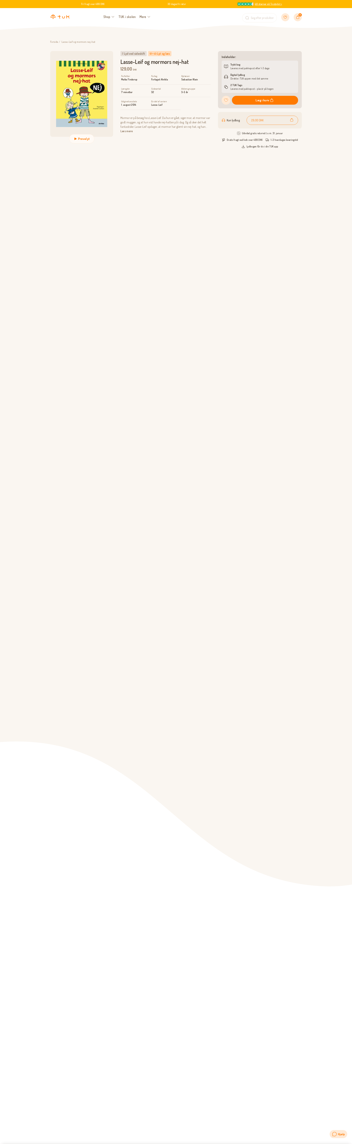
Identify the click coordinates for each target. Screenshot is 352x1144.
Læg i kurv (262, 100)
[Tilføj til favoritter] (226, 100)
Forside (54, 41)
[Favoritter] (285, 17)
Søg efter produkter (262, 18)
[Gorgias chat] (338, 1134)
